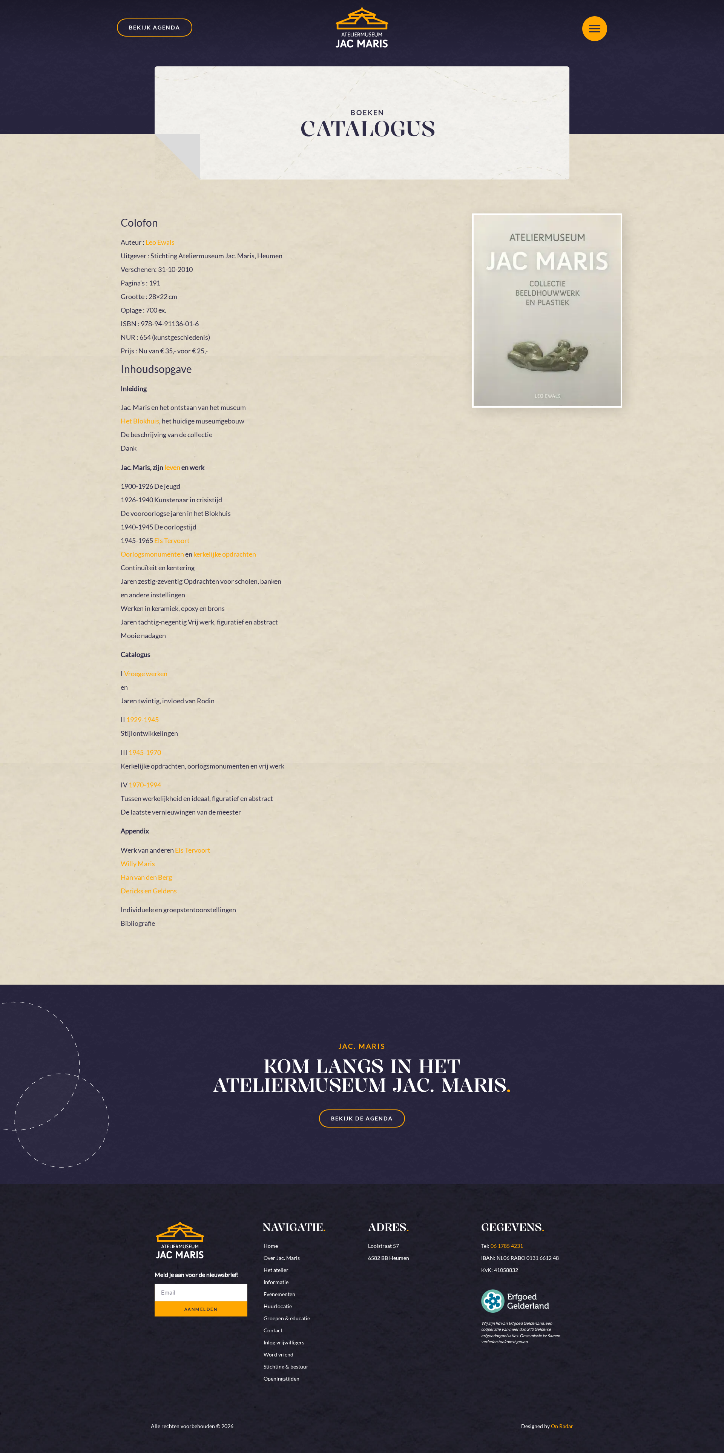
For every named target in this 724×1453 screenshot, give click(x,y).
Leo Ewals (160, 242)
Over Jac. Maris (282, 1258)
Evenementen (279, 1294)
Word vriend (278, 1354)
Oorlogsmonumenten (152, 554)
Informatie (276, 1282)
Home (271, 1246)
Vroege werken (145, 673)
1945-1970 (145, 752)
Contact (273, 1330)
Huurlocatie (278, 1306)
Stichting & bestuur (286, 1366)
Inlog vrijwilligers (284, 1342)
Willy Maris (138, 863)
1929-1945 (142, 719)
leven (172, 467)
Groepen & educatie (287, 1318)
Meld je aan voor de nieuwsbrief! (197, 1275)
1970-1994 (145, 785)
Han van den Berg (146, 877)
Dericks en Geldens (149, 891)
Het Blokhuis (140, 421)
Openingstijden (281, 1378)
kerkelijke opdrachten (224, 554)
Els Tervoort (172, 540)
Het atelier (276, 1270)
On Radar (562, 1426)
